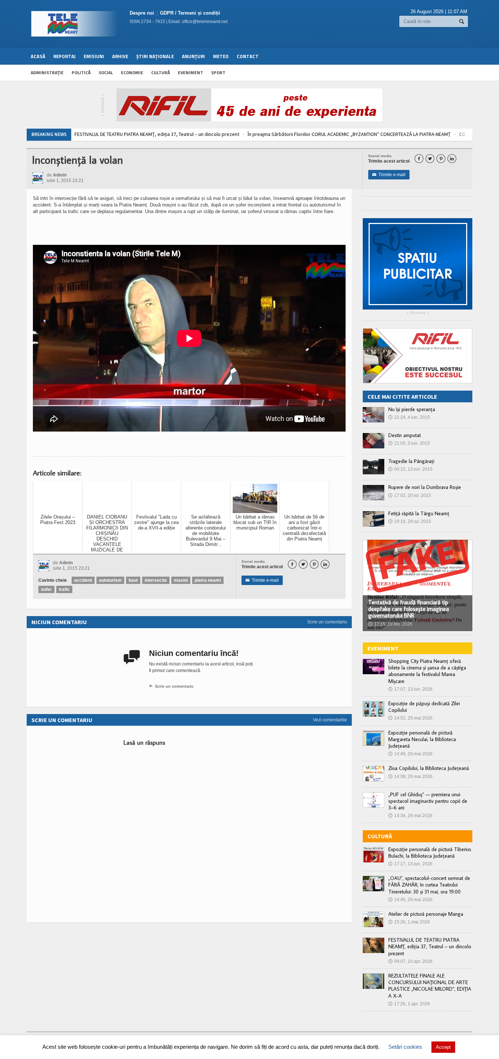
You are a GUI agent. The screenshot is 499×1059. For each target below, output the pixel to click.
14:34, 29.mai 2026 (410, 815)
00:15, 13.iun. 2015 (410, 469)
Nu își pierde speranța (411, 409)
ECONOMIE (132, 72)
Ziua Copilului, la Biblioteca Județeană (428, 768)
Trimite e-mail (388, 174)
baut (133, 580)
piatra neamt (208, 580)
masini (181, 580)
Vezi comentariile (330, 719)
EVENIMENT (190, 72)
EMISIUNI (94, 56)
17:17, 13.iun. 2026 (410, 863)
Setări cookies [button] (405, 1047)
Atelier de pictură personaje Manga (425, 914)
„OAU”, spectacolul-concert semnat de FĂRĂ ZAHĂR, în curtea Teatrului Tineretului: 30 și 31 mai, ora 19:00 (429, 885)
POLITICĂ (81, 72)
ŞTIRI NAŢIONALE (155, 56)
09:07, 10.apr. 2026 (410, 961)
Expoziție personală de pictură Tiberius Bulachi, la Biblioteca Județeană (429, 852)
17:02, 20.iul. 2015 (409, 495)
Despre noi (142, 13)
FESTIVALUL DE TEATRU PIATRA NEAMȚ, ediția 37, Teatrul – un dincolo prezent (429, 946)
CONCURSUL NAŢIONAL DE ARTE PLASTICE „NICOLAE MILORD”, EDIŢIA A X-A (377, 134)
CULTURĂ (160, 72)
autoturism (110, 580)
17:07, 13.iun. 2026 (410, 689)
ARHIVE (120, 56)
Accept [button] (443, 1047)
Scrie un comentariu (327, 622)
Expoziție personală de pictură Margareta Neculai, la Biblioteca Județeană (422, 739)
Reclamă (102, 105)
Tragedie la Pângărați (411, 461)
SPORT (218, 72)
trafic (64, 589)
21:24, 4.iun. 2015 (409, 417)
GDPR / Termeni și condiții (190, 13)
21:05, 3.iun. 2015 (409, 443)
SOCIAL (106, 72)
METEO (221, 56)
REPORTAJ (64, 56)
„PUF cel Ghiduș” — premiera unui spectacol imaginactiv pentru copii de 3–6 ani (427, 801)
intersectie (156, 580)
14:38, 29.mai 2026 (410, 776)
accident (83, 580)
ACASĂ (38, 56)
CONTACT (248, 56)
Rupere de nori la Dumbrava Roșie (424, 487)
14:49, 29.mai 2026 (410, 753)
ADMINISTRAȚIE (47, 72)
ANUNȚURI (193, 56)
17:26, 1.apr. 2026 (409, 1003)
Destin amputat (404, 435)
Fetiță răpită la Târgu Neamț (418, 513)
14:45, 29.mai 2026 (410, 899)
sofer (46, 589)
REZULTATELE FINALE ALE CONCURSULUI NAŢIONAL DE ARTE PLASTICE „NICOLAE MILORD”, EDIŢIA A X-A (429, 985)
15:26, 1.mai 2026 (409, 922)
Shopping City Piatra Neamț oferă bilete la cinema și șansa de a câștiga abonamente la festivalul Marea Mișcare (427, 671)
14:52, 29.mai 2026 (410, 718)
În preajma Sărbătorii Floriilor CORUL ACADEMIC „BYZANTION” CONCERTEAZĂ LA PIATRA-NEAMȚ (188, 134)
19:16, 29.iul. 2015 (409, 521)
